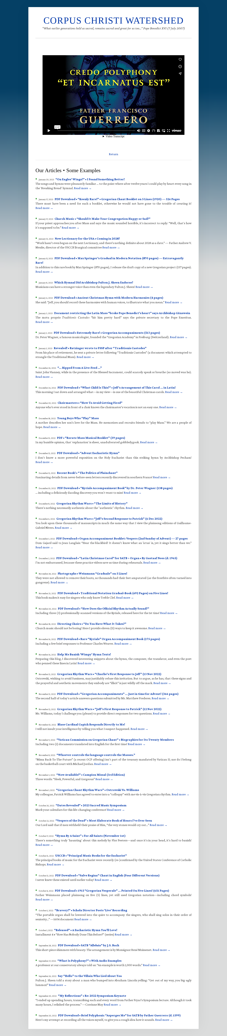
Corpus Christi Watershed (113, 20)
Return (113, 154)
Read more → (83, 188)
